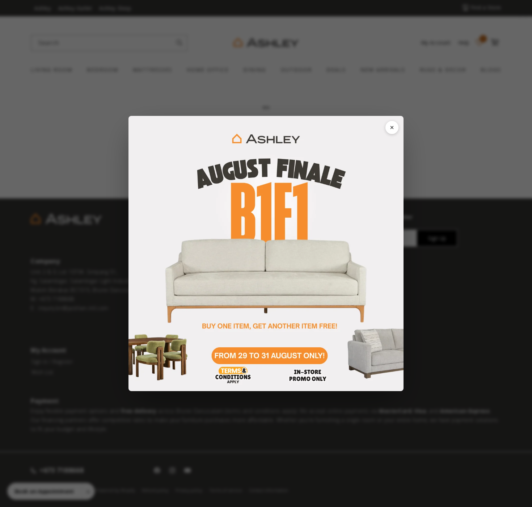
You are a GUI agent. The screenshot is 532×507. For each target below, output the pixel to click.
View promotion (266, 253)
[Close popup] (391, 127)
